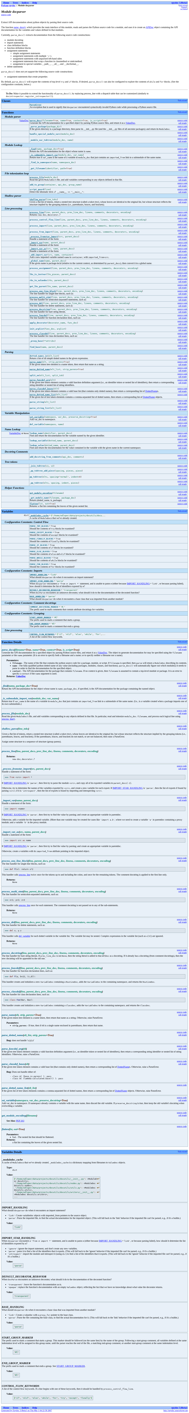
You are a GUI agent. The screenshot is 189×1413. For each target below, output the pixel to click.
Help (34, 2)
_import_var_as (38, 249)
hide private (183, 5)
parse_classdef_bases (41, 389)
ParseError (35, 105)
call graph (182, 123)
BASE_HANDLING (37, 596)
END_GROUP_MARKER (39, 624)
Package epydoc (8, 5)
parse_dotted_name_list (43, 395)
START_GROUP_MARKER (40, 617)
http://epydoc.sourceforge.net (175, 1410)
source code (6, 15)
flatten (34, 504)
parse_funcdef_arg (40, 380)
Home (6, 2)
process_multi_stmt (40, 297)
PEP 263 (20, 1121)
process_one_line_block (43, 291)
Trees (15, 2)
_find (33, 149)
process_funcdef (38, 315)
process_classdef (39, 333)
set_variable (37, 417)
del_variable (24, 936)
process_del (36, 303)
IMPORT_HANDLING (38, 575)
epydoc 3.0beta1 (179, 2)
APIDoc (150, 27)
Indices (25, 2)
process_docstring (40, 309)
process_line (37, 212)
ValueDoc (24, 120)
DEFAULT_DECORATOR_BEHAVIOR (45, 590)
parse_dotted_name (40, 369)
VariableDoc (15, 433)
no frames (183, 9)
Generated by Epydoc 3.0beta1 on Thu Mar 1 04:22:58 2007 (26, 1410)
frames (184, 7)
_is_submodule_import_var (44, 155)
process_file (37, 177)
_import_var (36, 243)
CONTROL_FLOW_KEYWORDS (42, 634)
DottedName (151, 391)
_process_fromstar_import (44, 236)
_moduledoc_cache (39, 515)
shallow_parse (37, 199)
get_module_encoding (41, 493)
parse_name (35, 362)
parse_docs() (20, 27)
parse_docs (35, 120)
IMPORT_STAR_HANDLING (41, 581)
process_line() (8, 719)
